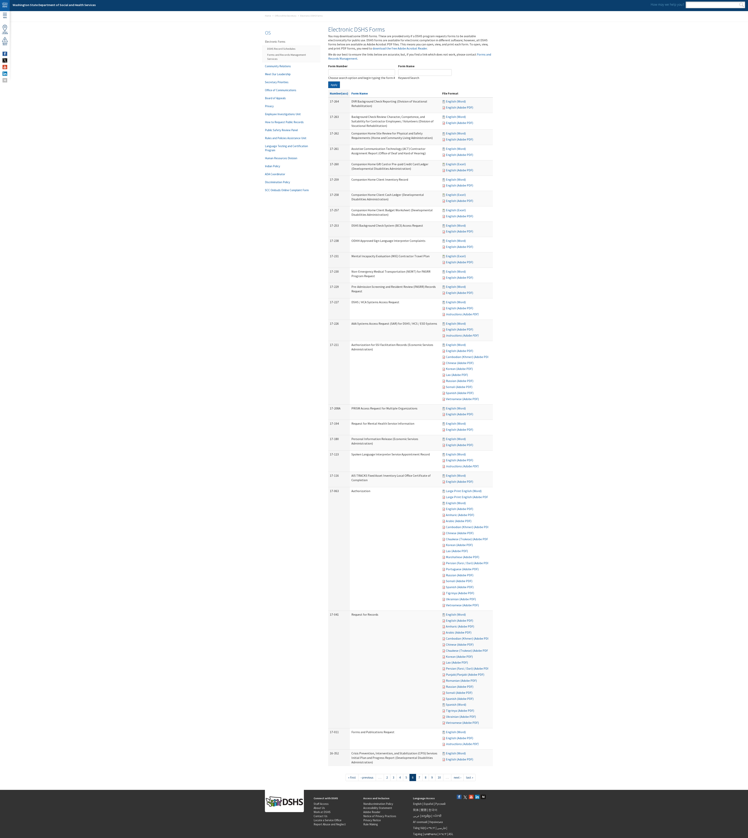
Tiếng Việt (419, 828)
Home (268, 15)
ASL (451, 834)
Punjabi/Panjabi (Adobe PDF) (465, 674)
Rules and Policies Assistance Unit (285, 138)
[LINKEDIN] (5, 73)
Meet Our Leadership (278, 74)
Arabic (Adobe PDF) (458, 521)
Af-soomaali (420, 822)
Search (741, 5)
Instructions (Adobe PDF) (462, 314)
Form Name (406, 66)
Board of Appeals (275, 98)
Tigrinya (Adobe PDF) (460, 593)
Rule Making (370, 824)
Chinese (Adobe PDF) (460, 363)
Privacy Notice (372, 820)
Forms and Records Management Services (286, 57)
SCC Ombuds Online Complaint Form (287, 190)
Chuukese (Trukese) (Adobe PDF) (467, 539)
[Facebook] (459, 797)
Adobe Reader (371, 812)
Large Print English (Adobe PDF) (467, 497)
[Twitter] (465, 797)
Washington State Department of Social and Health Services (54, 5)
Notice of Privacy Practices (379, 816)
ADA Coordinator (275, 174)
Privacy (269, 106)
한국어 (433, 810)
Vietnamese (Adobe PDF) (462, 399)
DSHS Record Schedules (281, 48)
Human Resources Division (281, 158)
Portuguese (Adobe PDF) (462, 569)
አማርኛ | (431, 828)
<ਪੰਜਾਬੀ (437, 816)
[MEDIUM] (5, 80)
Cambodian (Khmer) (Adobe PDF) (468, 357)
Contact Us (320, 816)
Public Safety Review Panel (281, 130)
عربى (416, 816)
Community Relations (278, 66)
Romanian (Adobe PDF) (461, 680)
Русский (440, 804)
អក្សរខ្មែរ (426, 816)
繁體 (424, 810)
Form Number (338, 66)
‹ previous (367, 777)
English (417, 804)
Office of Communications (280, 90)
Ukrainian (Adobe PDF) (461, 599)
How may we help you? (667, 4)
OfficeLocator (5, 32)
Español (428, 804)
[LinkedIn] (477, 797)
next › (457, 777)
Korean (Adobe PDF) (459, 369)
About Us (319, 808)
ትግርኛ (443, 834)
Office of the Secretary (285, 15)
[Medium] (483, 797)
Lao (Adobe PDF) (457, 375)
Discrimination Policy (277, 182)
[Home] (5, 5)
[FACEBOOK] (5, 53)
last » (469, 777)
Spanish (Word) (456, 704)
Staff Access (321, 804)
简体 (416, 810)
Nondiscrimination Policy (378, 804)
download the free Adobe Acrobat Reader (400, 48)
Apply (334, 85)
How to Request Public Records (284, 122)
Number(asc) (339, 93)
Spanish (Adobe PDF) (460, 393)
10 (439, 777)
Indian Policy (272, 166)
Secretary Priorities (276, 82)
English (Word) (456, 101)
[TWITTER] (5, 60)
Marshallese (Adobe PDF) (462, 557)
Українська (436, 822)
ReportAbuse (5, 44)
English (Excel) (456, 164)
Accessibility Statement (377, 808)
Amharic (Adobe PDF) (460, 515)
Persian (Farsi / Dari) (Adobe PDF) (468, 563)
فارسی (441, 828)
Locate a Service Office (327, 820)
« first (352, 777)
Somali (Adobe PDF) (459, 387)
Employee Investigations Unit (283, 114)
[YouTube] (471, 797)
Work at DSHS (322, 812)
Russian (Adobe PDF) (459, 381)
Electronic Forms (275, 41)
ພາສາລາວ (430, 834)
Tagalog (418, 834)
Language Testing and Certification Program (286, 148)
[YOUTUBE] (5, 67)
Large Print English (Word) (464, 491)
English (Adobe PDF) (459, 107)
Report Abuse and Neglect (330, 824)
